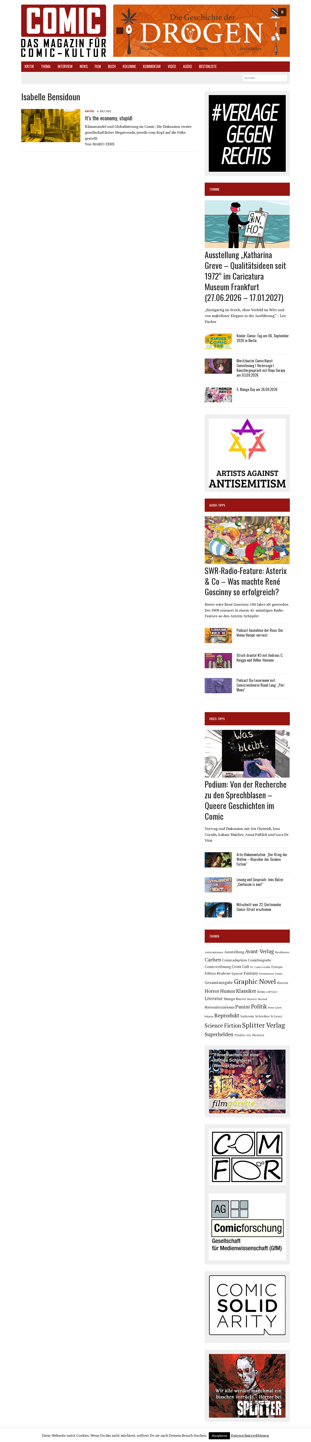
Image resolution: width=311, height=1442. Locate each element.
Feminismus (266, 973)
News (84, 66)
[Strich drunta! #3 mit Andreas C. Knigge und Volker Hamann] (218, 665)
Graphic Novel (255, 981)
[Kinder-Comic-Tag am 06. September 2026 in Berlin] (218, 345)
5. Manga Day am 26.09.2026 (257, 389)
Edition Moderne (218, 973)
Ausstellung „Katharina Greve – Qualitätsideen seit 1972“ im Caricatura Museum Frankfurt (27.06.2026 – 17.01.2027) (245, 275)
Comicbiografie (259, 960)
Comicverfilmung (218, 967)
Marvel (241, 999)
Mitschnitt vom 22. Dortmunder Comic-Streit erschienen (259, 907)
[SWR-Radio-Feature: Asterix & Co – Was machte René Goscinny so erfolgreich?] (247, 560)
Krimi (261, 991)
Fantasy (251, 973)
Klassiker (246, 991)
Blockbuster (282, 952)
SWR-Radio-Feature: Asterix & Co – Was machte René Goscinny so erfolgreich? (246, 581)
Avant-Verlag (259, 951)
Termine (214, 189)
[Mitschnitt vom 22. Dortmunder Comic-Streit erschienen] (218, 914)
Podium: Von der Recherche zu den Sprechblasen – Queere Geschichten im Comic (246, 800)
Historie (282, 983)
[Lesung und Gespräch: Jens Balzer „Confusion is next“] (218, 889)
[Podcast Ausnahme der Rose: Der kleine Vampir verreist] (218, 640)
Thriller (240, 1035)
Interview (65, 66)
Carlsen (213, 959)
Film (98, 66)
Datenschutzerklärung (250, 1435)
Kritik (29, 66)
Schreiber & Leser (268, 1016)
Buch (112, 66)
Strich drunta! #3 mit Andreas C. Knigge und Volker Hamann (260, 658)
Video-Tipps (217, 718)
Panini (242, 1006)
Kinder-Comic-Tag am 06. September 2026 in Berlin (263, 338)
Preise (271, 1007)
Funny (279, 973)
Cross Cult (240, 966)
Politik (259, 1006)
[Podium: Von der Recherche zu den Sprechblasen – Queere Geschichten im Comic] (247, 774)
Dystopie (277, 967)
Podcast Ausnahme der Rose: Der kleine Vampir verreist (260, 633)
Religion (209, 1016)
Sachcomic (247, 1016)
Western (258, 1035)
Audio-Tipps (217, 505)
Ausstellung (234, 951)
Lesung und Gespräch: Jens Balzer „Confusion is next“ (260, 882)
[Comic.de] (63, 31)
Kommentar (152, 66)
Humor (227, 991)
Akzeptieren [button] (219, 1436)
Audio (187, 66)
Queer (278, 1007)
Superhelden (219, 1034)
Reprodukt (227, 1015)
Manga (229, 998)
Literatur (214, 998)
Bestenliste (208, 66)
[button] (201, 31)
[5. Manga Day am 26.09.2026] (218, 399)
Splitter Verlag (263, 1025)
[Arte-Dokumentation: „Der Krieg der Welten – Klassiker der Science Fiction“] (218, 864)
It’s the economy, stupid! (109, 118)
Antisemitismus (214, 952)
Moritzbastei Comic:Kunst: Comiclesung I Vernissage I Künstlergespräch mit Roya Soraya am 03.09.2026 (261, 368)
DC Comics (256, 967)
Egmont (237, 973)
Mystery (252, 999)
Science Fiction (223, 1025)
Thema (46, 66)
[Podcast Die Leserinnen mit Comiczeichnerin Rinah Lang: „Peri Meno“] (218, 690)
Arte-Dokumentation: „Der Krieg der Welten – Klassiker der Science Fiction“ (262, 859)
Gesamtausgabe (219, 982)
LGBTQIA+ (272, 991)
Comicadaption (234, 960)
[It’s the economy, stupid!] (50, 138)
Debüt (266, 967)
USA (249, 1035)
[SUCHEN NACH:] (265, 77)
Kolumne (129, 66)
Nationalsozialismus (220, 1007)
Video (172, 66)
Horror (212, 991)
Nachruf (262, 999)
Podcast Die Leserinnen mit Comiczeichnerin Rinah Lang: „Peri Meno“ (260, 685)
